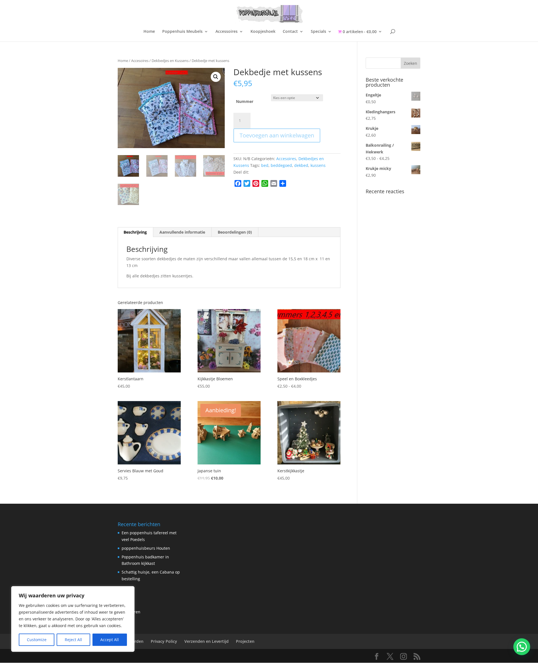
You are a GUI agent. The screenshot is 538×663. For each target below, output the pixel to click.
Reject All (73, 639)
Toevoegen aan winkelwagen (277, 135)
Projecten (245, 641)
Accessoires (226, 31)
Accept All (109, 639)
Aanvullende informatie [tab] (182, 232)
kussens (318, 165)
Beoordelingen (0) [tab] (235, 232)
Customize (37, 639)
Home (149, 31)
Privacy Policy (164, 641)
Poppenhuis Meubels (182, 31)
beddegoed (281, 165)
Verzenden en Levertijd (206, 641)
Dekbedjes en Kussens (170, 60)
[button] (216, 77)
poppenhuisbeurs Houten (146, 548)
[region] (72, 619)
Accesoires (140, 60)
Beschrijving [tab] (135, 232)
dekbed (301, 165)
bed (264, 165)
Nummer (244, 101)
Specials (318, 31)
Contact (290, 31)
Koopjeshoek (263, 31)
